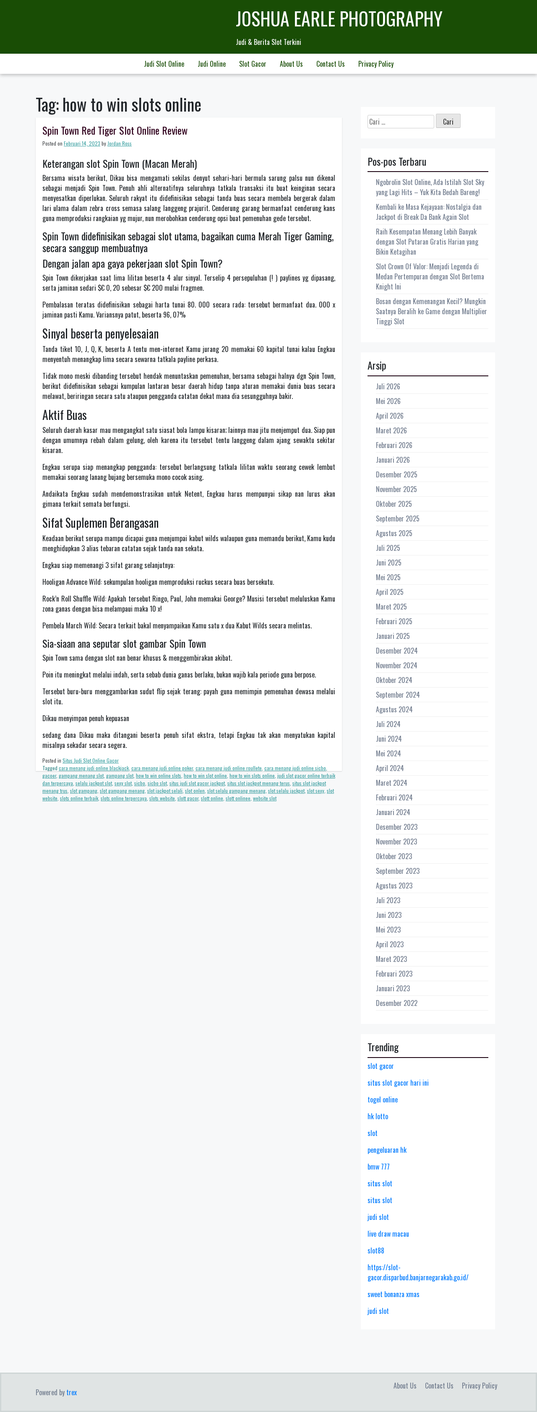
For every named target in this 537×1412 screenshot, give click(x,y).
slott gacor (187, 798)
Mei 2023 (388, 930)
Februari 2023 (394, 974)
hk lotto (378, 1116)
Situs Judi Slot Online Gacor (91, 760)
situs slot (380, 1183)
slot (373, 1133)
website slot (264, 798)
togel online (383, 1099)
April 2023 (390, 944)
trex (71, 1392)
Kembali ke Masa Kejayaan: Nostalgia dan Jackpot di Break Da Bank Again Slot (429, 212)
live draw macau (388, 1234)
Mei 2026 (388, 401)
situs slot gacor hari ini (398, 1083)
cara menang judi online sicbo (295, 767)
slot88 (376, 1250)
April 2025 (390, 592)
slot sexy (315, 790)
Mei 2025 (388, 577)
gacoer (49, 775)
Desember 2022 (396, 1003)
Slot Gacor (252, 64)
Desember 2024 (397, 651)
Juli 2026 (388, 386)
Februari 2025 (394, 621)
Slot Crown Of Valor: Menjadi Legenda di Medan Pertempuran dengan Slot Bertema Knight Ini (430, 276)
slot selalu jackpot (286, 790)
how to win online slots (158, 775)
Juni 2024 (389, 739)
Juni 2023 (388, 915)
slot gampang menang (122, 790)
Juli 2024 (388, 724)
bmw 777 (379, 1167)
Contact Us (330, 64)
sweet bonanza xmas (394, 1294)
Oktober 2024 (394, 680)
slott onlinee (238, 798)
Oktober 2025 (394, 504)
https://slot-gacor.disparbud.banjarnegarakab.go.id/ (418, 1272)
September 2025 (398, 518)
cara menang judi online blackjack (94, 767)
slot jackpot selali (164, 790)
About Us (291, 64)
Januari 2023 (393, 988)
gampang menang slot (81, 775)
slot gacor (381, 1066)
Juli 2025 (388, 548)
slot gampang (83, 790)
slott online (212, 798)
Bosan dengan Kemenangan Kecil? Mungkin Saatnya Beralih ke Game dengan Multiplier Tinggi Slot (431, 311)
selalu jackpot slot (94, 783)
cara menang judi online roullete (229, 767)
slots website (162, 798)
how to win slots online (252, 775)
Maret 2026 (391, 430)
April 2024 (390, 768)
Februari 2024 (394, 797)
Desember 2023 (396, 827)
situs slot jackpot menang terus (258, 783)
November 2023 (396, 841)
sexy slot (123, 783)
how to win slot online (205, 775)
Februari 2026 (394, 445)
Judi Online (212, 64)
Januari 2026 (393, 460)
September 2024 (398, 695)
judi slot (378, 1217)
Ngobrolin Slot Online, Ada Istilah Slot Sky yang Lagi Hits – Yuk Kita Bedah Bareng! (430, 187)
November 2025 (396, 489)
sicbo (139, 783)
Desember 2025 (396, 474)
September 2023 (398, 871)
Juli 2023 (388, 900)
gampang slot (119, 775)
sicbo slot (157, 783)
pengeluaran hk (387, 1150)
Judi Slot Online (164, 64)
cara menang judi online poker (162, 767)
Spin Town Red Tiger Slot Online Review (115, 130)
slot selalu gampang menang (236, 790)
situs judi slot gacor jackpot (197, 783)
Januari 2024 (393, 812)
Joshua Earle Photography (339, 18)
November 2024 (396, 665)
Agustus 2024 (394, 709)
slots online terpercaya (124, 798)
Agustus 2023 (394, 886)
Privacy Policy (376, 64)
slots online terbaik (79, 798)
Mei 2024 (388, 753)
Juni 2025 (388, 563)
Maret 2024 (391, 783)
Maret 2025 (391, 607)
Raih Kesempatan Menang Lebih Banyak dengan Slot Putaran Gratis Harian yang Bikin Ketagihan (427, 242)
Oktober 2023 (394, 856)
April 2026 (390, 416)
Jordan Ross (119, 143)
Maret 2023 (391, 959)
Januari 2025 (393, 636)
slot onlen (195, 790)
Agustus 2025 (394, 533)
